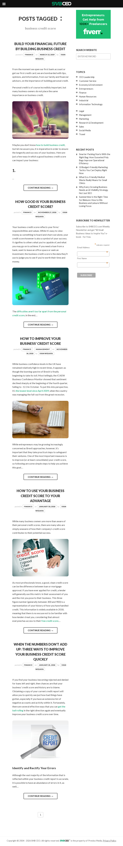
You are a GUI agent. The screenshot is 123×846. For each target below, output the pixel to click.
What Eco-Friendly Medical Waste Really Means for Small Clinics (93, 180)
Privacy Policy (109, 840)
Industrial (83, 100)
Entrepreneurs (86, 88)
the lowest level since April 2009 (32, 390)
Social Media (85, 130)
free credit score (49, 620)
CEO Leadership (86, 77)
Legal (81, 111)
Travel (82, 134)
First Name (92, 258)
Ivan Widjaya (46, 353)
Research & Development (91, 122)
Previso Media (95, 840)
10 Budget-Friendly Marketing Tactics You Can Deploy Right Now (93, 170)
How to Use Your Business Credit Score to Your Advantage (40, 496)
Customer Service (87, 81)
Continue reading (40, 187)
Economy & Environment (91, 85)
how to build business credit (50, 144)
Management (43, 349)
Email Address (92, 248)
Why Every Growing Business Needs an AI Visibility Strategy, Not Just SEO (93, 190)
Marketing (84, 119)
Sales (81, 126)
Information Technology (90, 104)
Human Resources (87, 96)
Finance (29, 54)
